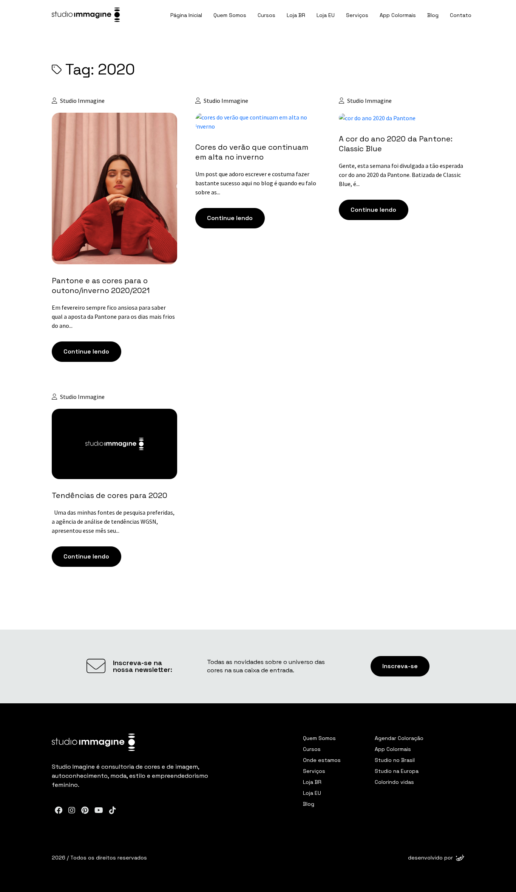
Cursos (266, 15)
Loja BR (296, 15)
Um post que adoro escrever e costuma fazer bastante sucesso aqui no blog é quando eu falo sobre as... (255, 183)
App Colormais (398, 15)
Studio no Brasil (395, 760)
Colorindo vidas (394, 782)
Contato (460, 15)
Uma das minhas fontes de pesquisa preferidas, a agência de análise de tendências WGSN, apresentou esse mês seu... (113, 521)
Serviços (357, 15)
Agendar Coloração (399, 738)
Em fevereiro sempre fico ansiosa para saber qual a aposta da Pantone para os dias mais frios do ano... (113, 316)
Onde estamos (322, 760)
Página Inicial (186, 15)
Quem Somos (229, 15)
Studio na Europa (397, 771)
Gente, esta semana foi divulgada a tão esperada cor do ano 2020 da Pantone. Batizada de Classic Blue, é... (401, 175)
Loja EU (326, 15)
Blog (433, 15)
